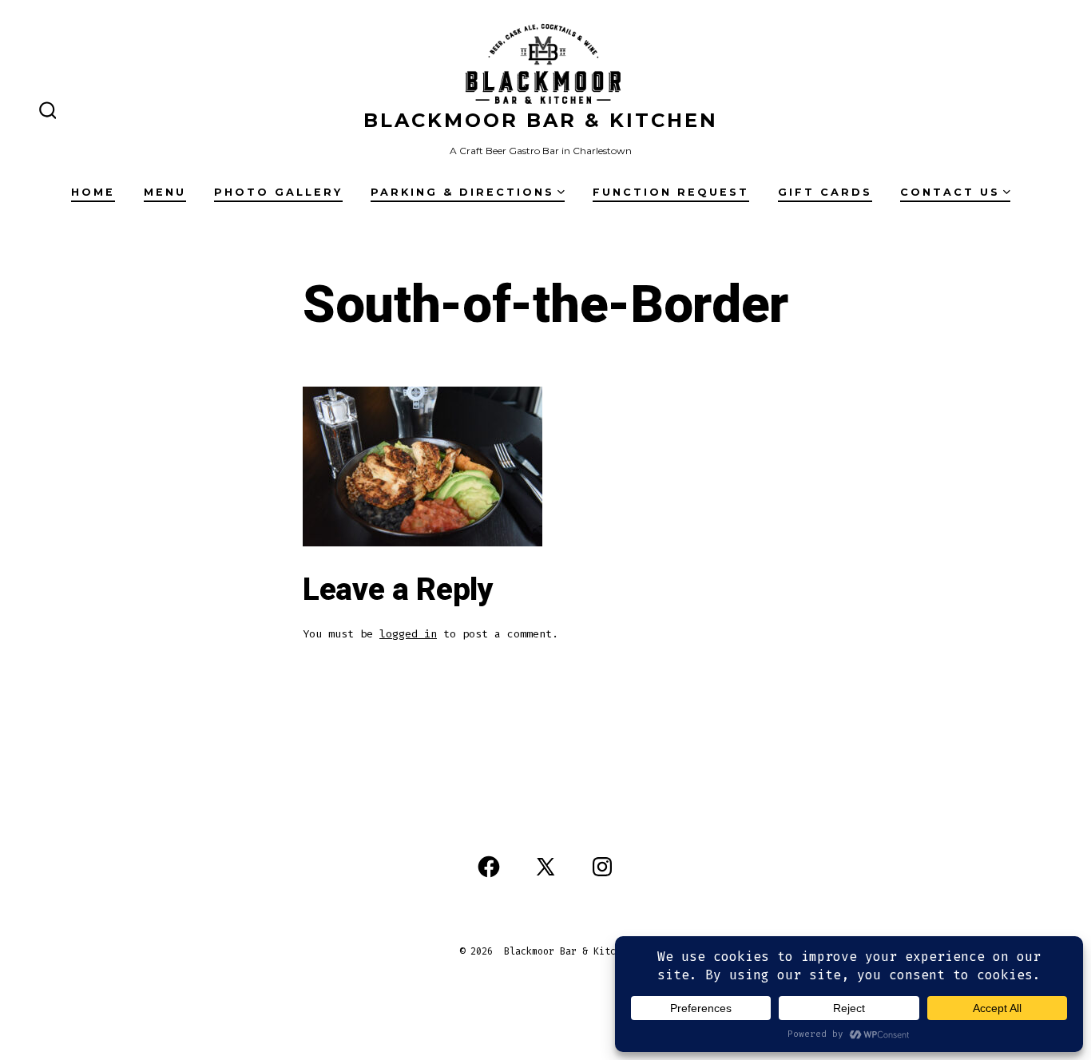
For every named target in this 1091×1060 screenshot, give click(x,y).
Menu (165, 192)
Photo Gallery (278, 192)
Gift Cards (825, 192)
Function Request (671, 192)
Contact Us (950, 192)
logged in (408, 634)
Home (93, 192)
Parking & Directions (462, 192)
